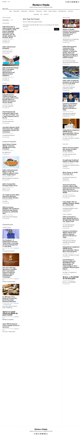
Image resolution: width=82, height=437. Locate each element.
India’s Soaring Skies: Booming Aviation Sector (10, 184)
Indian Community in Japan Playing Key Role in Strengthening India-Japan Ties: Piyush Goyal (71, 219)
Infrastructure (39, 11)
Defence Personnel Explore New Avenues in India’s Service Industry (71, 149)
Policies (45, 11)
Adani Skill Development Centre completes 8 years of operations (10, 325)
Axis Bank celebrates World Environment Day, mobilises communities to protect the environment (10, 129)
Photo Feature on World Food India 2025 (70, 173)
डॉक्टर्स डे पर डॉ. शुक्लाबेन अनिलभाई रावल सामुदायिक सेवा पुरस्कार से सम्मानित (10, 313)
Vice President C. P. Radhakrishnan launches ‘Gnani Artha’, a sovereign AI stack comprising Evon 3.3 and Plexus (10, 243)
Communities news (62, 11)
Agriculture (16, 303)
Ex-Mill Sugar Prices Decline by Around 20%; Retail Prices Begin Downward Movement (9, 299)
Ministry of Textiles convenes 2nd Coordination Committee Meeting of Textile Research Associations (71, 32)
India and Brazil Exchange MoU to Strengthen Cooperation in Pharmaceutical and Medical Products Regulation (10, 71)
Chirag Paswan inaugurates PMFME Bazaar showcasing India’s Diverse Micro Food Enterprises (71, 132)
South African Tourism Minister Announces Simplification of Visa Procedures (9, 146)
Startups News (24, 11)
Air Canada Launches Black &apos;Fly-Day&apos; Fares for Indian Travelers (10, 196)
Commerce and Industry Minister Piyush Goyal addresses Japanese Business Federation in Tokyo (70, 107)
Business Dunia (41, 4)
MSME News (31, 11)
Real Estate (36, 14)
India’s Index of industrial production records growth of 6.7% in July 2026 (71, 82)
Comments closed (6, 42)
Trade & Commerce (52, 11)
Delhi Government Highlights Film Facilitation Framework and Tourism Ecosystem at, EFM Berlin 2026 (10, 210)
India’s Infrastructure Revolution (9, 47)
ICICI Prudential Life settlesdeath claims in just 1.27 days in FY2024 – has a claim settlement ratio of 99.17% (10, 115)
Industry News (16, 11)
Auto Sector (70, 11)
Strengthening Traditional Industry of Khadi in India (71, 160)
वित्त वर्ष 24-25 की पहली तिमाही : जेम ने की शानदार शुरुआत (71, 277)
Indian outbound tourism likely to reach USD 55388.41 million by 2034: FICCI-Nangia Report (10, 172)
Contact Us (46, 14)
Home (9, 1)
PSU (41, 14)
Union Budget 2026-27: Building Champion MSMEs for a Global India (71, 203)
